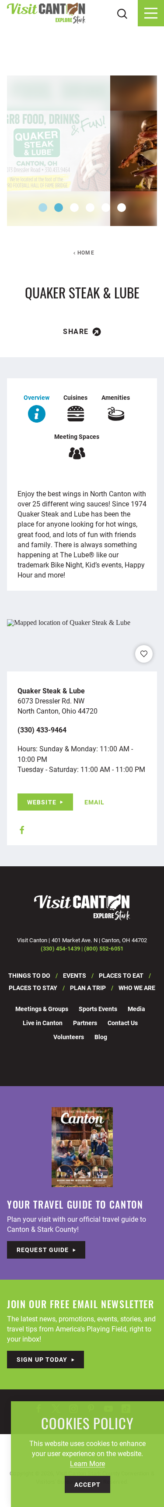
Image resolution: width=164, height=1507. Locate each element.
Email (94, 802)
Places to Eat (121, 975)
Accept (87, 1484)
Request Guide (43, 1249)
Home (85, 252)
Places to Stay (33, 987)
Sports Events (98, 1009)
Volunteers (68, 1037)
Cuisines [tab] (75, 397)
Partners (85, 1023)
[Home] (46, 13)
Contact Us (123, 1023)
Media (136, 1009)
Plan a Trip (88, 987)
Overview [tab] (36, 397)
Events (74, 975)
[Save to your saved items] (144, 654)
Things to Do (29, 975)
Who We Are (137, 987)
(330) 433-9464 (41, 729)
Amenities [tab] (115, 397)
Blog (100, 1037)
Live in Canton (43, 1023)
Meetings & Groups (41, 1009)
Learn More (87, 1463)
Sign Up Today (42, 1359)
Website (41, 802)
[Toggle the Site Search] (122, 12)
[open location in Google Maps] (68, 622)
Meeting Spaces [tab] (76, 436)
